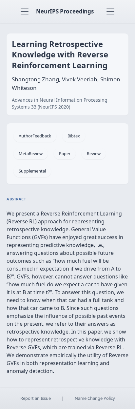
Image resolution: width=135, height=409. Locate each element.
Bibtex (74, 136)
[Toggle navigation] (24, 11)
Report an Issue (35, 398)
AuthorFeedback (35, 136)
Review (94, 153)
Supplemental (32, 171)
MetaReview (31, 153)
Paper (64, 153)
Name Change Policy (95, 398)
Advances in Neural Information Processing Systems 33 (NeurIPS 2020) (59, 103)
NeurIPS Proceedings (65, 11)
